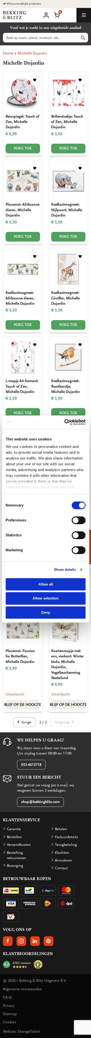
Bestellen (14, 837)
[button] (57, 15)
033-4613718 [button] (31, 764)
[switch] (78, 520)
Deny (45, 612)
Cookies (9, 1022)
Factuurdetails (66, 837)
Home (8, 53)
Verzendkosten (19, 845)
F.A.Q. (8, 997)
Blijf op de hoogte (23, 704)
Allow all (45, 584)
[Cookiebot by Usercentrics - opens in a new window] (64, 422)
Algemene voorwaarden (22, 989)
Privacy (8, 1006)
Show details (65, 569)
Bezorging (15, 865)
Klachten (62, 852)
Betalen (61, 829)
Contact (61, 868)
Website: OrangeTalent (21, 1031)
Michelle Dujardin (32, 53)
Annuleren (63, 860)
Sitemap (10, 1014)
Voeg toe (23, 148)
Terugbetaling (66, 845)
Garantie (14, 829)
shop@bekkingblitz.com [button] (40, 802)
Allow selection (45, 598)
